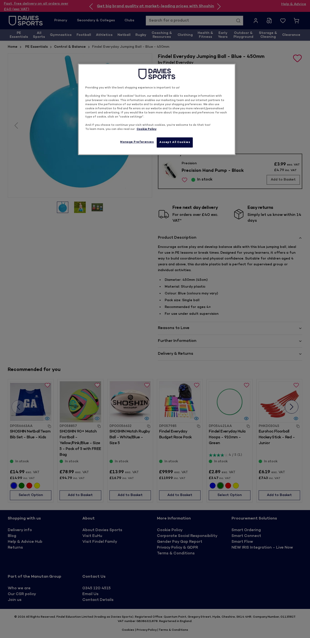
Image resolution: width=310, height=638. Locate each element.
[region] (156, 109)
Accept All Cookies (174, 142)
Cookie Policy (146, 129)
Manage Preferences (137, 142)
